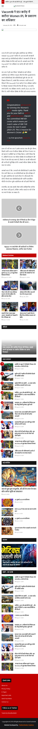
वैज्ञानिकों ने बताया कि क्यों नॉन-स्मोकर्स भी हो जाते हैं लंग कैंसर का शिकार (17, 563)
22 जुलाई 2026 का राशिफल (22, 518)
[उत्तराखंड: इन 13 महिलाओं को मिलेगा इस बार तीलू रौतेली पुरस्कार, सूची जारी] (7, 406)
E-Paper (4, 692)
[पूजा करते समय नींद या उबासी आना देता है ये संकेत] (7, 531)
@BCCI (27, 113)
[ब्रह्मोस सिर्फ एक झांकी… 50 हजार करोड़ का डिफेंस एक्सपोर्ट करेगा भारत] (7, 386)
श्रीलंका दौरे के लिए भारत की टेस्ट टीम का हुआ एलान (27, 293)
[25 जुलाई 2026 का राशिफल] (7, 503)
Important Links (6, 695)
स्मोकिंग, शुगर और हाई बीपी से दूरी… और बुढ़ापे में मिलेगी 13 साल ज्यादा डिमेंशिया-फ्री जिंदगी (25, 394)
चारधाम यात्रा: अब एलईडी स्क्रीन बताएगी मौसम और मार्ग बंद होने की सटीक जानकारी (25, 414)
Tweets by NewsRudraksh (9, 713)
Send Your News (7, 699)
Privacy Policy (6, 689)
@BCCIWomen (17, 116)
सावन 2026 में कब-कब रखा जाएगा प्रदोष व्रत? (25, 510)
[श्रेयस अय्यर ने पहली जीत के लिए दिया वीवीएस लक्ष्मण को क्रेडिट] (28, 306)
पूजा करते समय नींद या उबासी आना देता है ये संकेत (25, 529)
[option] (19, 342)
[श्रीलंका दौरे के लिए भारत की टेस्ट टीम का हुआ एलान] (28, 285)
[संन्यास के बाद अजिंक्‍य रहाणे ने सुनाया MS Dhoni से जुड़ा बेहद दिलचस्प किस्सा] (10, 264)
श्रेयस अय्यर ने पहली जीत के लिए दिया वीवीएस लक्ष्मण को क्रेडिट (27, 315)
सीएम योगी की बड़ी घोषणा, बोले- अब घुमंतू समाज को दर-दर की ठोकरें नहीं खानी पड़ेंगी (25, 433)
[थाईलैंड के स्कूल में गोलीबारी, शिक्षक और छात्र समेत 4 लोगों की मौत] (7, 367)
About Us (4, 685)
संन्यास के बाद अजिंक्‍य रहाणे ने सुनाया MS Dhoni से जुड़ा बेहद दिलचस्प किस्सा (10, 273)
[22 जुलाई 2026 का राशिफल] (7, 522)
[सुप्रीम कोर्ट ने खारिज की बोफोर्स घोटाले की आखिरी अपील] (7, 377)
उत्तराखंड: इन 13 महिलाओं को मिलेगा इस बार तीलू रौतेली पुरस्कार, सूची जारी (25, 403)
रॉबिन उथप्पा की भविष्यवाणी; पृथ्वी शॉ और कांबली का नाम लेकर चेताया (27, 273)
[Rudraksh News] (19, 6)
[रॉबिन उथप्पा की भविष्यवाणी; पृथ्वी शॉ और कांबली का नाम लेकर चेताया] (28, 264)
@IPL (9, 110)
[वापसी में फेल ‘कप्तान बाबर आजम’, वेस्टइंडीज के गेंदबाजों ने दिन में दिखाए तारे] (10, 306)
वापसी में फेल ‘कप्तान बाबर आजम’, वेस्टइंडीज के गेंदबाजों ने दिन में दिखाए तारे (10, 315)
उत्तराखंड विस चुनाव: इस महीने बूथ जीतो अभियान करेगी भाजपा (25, 423)
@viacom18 (26, 105)
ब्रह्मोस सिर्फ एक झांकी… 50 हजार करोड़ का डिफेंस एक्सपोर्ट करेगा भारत (25, 384)
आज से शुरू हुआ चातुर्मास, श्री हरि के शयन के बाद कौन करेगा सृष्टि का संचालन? (19, 490)
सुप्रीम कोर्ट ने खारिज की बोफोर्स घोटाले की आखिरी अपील (25, 375)
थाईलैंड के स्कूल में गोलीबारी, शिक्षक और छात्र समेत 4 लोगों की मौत (25, 365)
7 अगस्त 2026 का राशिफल (12, 2)
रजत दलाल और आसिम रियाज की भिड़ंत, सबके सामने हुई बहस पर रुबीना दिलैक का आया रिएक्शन (18, 350)
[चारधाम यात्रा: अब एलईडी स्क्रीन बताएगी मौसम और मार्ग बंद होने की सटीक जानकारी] (7, 415)
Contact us (5, 702)
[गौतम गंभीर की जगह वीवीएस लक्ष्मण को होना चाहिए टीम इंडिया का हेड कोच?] (10, 285)
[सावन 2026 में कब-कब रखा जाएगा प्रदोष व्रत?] (7, 512)
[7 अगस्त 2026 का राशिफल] (7, 618)
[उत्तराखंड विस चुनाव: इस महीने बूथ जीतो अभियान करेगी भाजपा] (7, 425)
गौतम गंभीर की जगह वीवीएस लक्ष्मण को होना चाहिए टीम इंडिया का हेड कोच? (9, 294)
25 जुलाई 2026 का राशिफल (22, 500)
